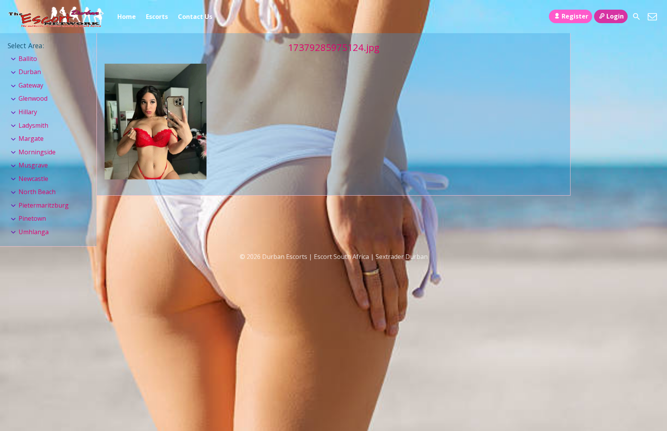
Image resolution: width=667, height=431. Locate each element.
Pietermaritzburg (44, 205)
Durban (30, 72)
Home (126, 16)
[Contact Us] (652, 17)
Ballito (28, 58)
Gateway (31, 85)
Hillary (28, 112)
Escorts (157, 16)
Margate (31, 138)
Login (615, 16)
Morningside (37, 152)
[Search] (636, 17)
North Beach (37, 192)
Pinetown (32, 218)
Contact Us (195, 16)
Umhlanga (34, 232)
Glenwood (33, 98)
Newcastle (33, 178)
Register (575, 16)
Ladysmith (33, 125)
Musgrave (33, 165)
